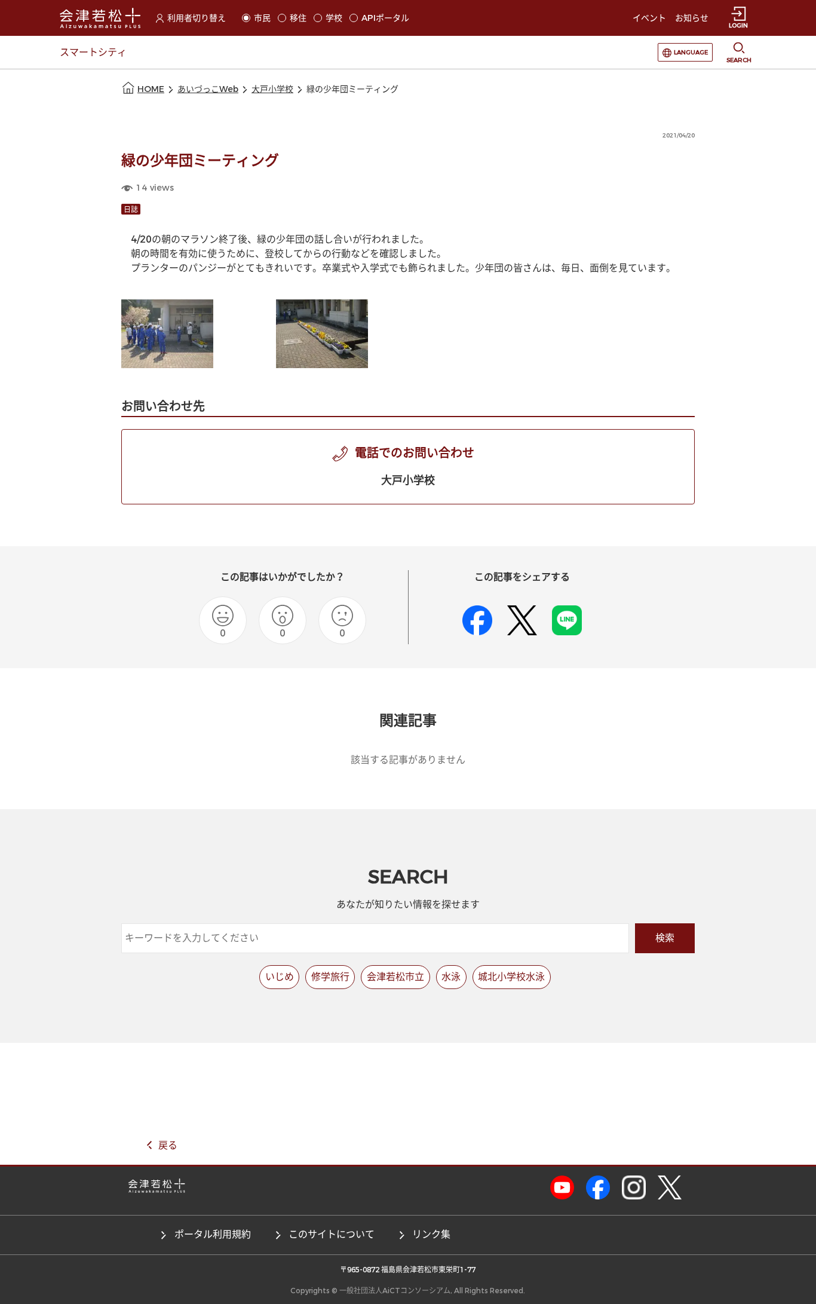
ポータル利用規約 (212, 1234)
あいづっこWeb (207, 89)
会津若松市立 (395, 977)
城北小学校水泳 (511, 977)
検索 (664, 938)
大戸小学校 (272, 89)
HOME (150, 89)
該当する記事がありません (408, 760)
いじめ (279, 977)
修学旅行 (330, 977)
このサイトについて (332, 1234)
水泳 (451, 977)
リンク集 (431, 1234)
